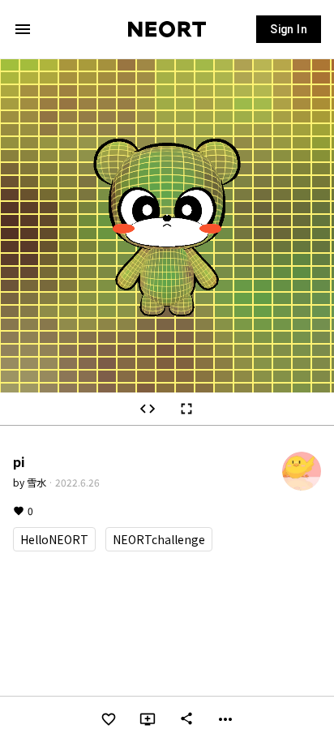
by (29, 482)
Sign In (288, 29)
